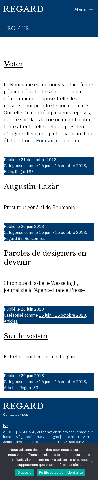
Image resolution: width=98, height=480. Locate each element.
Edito (8, 171)
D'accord (25, 472)
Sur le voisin (26, 336)
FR (25, 28)
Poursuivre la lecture (59, 140)
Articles (11, 321)
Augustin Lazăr (31, 186)
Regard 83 (24, 171)
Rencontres (35, 238)
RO (11, 28)
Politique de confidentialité (61, 472)
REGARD (23, 9)
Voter (13, 64)
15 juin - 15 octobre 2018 (62, 165)
